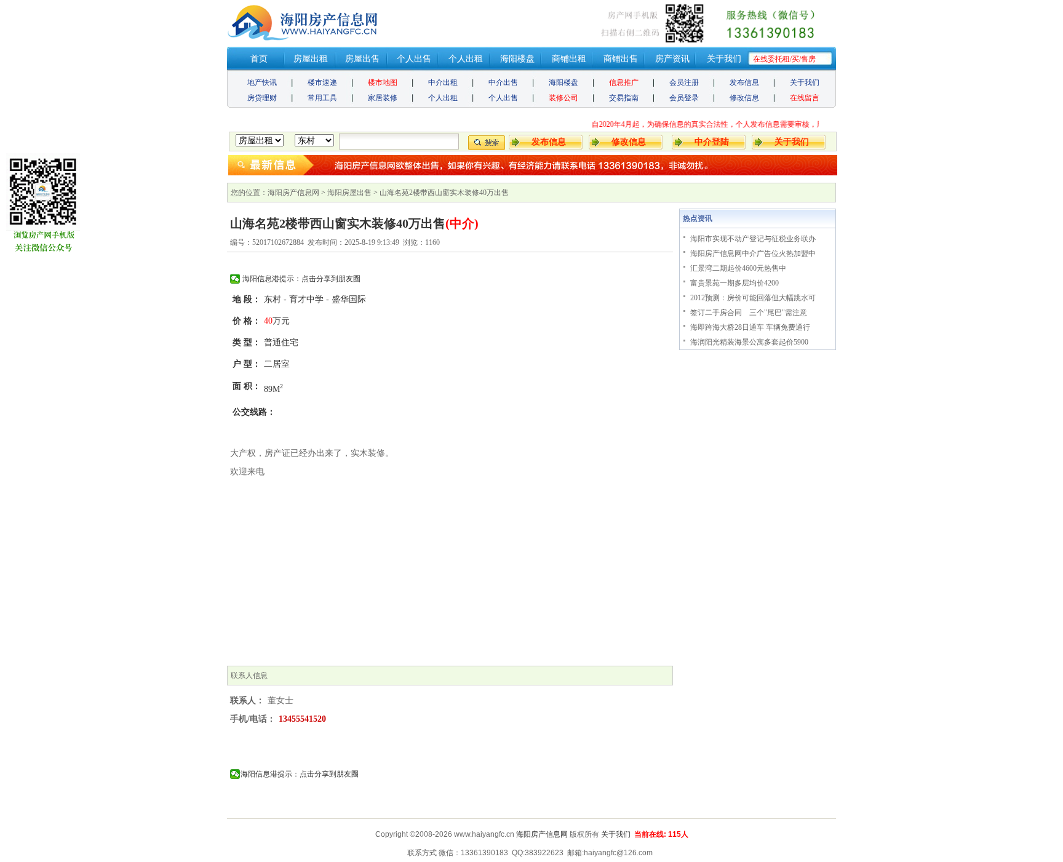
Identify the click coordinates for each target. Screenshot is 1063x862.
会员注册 (684, 82)
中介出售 (503, 82)
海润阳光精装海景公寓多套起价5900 (749, 342)
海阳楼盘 (517, 58)
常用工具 (322, 98)
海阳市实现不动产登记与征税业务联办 (753, 238)
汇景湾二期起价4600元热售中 (738, 268)
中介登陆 (712, 141)
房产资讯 (672, 58)
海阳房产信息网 (293, 192)
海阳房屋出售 (349, 192)
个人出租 (465, 58)
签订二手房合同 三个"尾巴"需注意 (748, 312)
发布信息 (744, 82)
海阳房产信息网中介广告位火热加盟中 (753, 253)
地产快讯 (262, 82)
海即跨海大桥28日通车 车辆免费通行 (750, 327)
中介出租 (443, 82)
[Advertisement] (450, 573)
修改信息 (744, 98)
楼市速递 (322, 82)
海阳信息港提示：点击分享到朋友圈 (300, 278)
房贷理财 (262, 98)
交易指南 (624, 98)
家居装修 (382, 98)
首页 (259, 58)
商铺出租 (569, 58)
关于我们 (724, 58)
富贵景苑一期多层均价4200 (734, 283)
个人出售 (414, 58)
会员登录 (684, 98)
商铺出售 (620, 58)
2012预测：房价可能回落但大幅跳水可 (753, 297)
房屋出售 (362, 58)
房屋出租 (310, 58)
